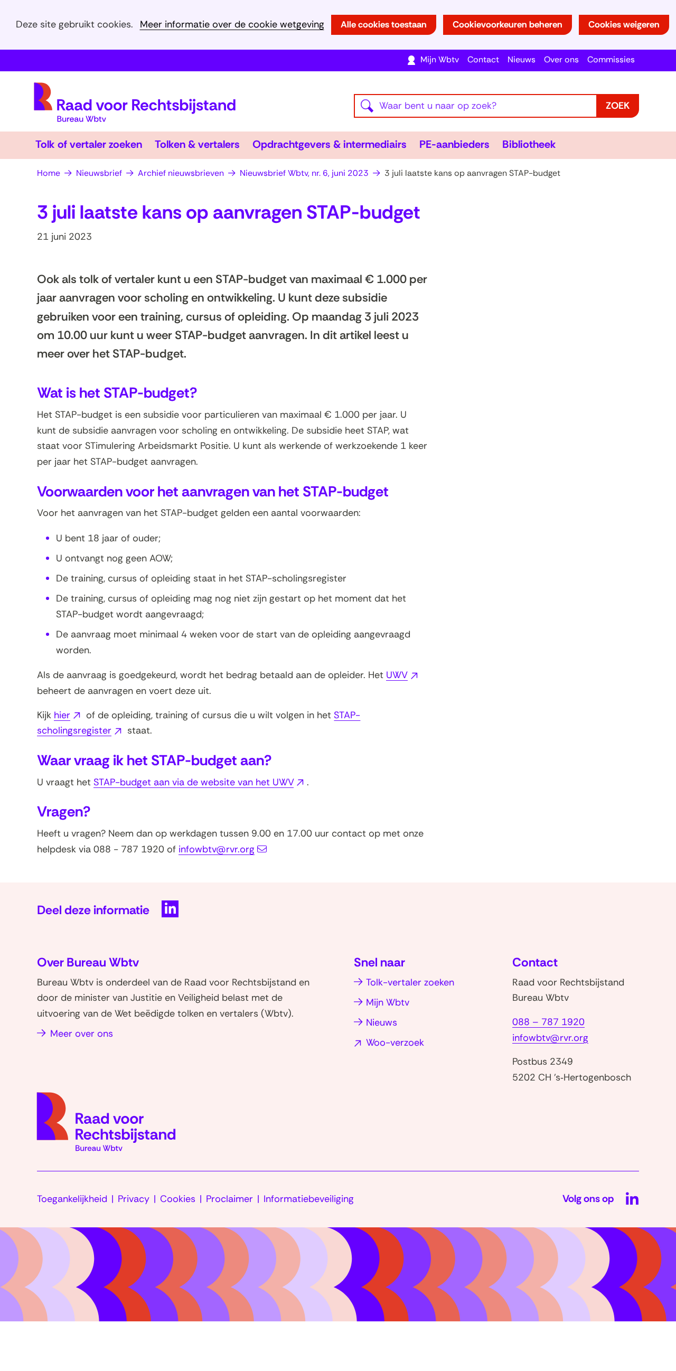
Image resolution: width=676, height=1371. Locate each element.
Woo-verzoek (395, 1042)
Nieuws (522, 59)
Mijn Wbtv (439, 59)
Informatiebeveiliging (309, 1198)
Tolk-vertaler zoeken (410, 982)
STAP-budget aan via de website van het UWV (200, 782)
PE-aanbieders (454, 144)
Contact (483, 59)
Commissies (611, 59)
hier (68, 715)
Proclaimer (229, 1198)
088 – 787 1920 (548, 1022)
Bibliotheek (529, 144)
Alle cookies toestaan (384, 24)
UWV (403, 675)
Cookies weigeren (624, 24)
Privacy (133, 1198)
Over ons (561, 59)
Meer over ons (81, 1033)
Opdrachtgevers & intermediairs (329, 144)
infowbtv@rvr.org (217, 849)
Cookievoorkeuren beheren (507, 24)
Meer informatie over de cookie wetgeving (232, 25)
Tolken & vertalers (197, 144)
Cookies (177, 1198)
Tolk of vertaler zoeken (88, 144)
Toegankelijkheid (72, 1198)
